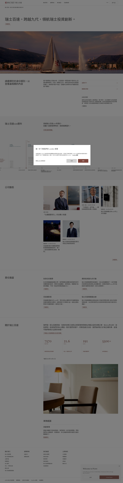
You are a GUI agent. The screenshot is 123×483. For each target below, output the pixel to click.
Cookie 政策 (75, 155)
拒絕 (72, 161)
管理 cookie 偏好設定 (40, 160)
